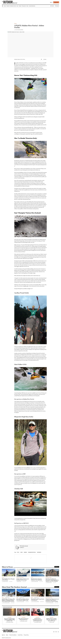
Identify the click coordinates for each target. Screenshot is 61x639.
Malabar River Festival (32, 552)
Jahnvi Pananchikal (35, 581)
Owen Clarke (52, 622)
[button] (3, 635)
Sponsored (9, 617)
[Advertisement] (30, 14)
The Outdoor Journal (19, 29)
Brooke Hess (19, 581)
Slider (21, 552)
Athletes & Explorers (19, 577)
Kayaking (25, 552)
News (3, 597)
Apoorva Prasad (5, 581)
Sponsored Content (10, 622)
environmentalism (49, 597)
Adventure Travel (49, 577)
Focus (15, 23)
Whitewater (39, 552)
